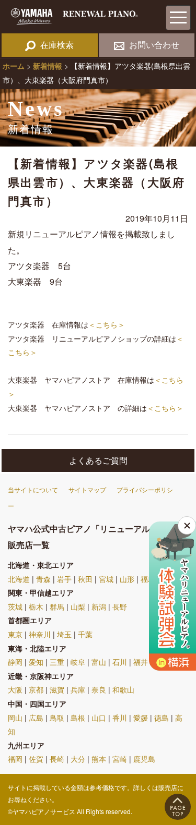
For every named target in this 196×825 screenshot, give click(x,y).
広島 (36, 717)
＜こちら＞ (106, 324)
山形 (127, 579)
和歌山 (123, 689)
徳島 (161, 717)
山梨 (78, 606)
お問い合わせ (154, 45)
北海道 (19, 579)
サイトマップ (87, 489)
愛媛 (140, 717)
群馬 (57, 606)
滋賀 (57, 689)
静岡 (15, 662)
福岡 (15, 759)
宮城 (106, 579)
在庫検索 (57, 45)
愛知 (36, 662)
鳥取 (57, 717)
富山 (98, 662)
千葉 (85, 634)
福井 (140, 662)
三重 (57, 662)
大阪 (15, 689)
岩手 (64, 579)
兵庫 (78, 689)
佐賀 (36, 759)
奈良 (98, 689)
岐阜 (78, 662)
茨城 (15, 606)
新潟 (98, 606)
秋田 (85, 579)
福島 (148, 579)
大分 (78, 759)
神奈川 (40, 634)
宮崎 (119, 759)
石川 (119, 662)
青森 (43, 579)
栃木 (36, 606)
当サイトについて (33, 489)
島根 (78, 717)
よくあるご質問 (98, 460)
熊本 (98, 759)
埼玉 (64, 634)
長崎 (57, 759)
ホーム (14, 65)
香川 (119, 717)
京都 (36, 689)
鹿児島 (144, 759)
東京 (15, 634)
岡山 (15, 717)
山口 (98, 717)
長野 (119, 606)
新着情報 (47, 65)
